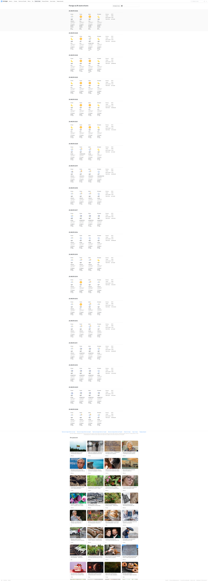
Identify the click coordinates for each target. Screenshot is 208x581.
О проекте (166, 580)
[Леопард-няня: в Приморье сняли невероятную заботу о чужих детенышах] (95, 483)
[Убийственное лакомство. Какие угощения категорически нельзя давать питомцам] (113, 466)
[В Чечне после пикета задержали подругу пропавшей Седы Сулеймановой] (130, 483)
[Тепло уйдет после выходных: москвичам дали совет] (130, 535)
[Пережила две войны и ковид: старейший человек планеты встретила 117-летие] (130, 449)
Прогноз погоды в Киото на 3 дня (68, 431)
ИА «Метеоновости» (204, 580)
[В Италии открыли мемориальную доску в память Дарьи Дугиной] (130, 553)
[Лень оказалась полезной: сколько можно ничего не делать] (113, 553)
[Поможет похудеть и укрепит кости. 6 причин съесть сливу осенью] (78, 501)
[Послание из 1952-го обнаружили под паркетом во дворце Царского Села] (113, 449)
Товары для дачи (142, 431)
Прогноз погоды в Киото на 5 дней (84, 431)
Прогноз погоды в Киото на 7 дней (99, 431)
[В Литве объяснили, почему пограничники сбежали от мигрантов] (78, 449)
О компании (5, 580)
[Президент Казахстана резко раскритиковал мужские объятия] (78, 466)
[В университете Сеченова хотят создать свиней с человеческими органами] (95, 535)
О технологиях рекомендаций (184, 580)
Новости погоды (127, 431)
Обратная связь (192, 580)
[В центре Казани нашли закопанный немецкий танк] (130, 501)
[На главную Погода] (5, 1)
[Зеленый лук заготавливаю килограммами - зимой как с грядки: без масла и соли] (78, 553)
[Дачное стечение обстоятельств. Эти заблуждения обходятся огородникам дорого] (95, 518)
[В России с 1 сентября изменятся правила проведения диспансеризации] (130, 518)
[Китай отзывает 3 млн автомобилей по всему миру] (95, 501)
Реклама (9, 580)
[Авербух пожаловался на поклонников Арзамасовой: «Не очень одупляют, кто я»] (113, 535)
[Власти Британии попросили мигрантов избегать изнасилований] (130, 466)
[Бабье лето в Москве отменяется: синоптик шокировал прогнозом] (95, 449)
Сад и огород (135, 431)
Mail (1, 580)
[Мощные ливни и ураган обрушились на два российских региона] (78, 535)
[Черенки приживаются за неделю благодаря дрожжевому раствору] (95, 553)
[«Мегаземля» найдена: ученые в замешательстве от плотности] (95, 570)
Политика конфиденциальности (174, 580)
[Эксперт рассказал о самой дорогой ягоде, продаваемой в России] (113, 483)
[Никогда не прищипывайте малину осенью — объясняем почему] (113, 501)
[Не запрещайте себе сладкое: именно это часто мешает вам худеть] (78, 570)
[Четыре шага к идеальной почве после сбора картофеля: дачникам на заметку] (78, 483)
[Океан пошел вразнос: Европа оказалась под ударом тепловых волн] (95, 466)
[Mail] (1, 1)
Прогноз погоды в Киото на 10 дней (115, 431)
